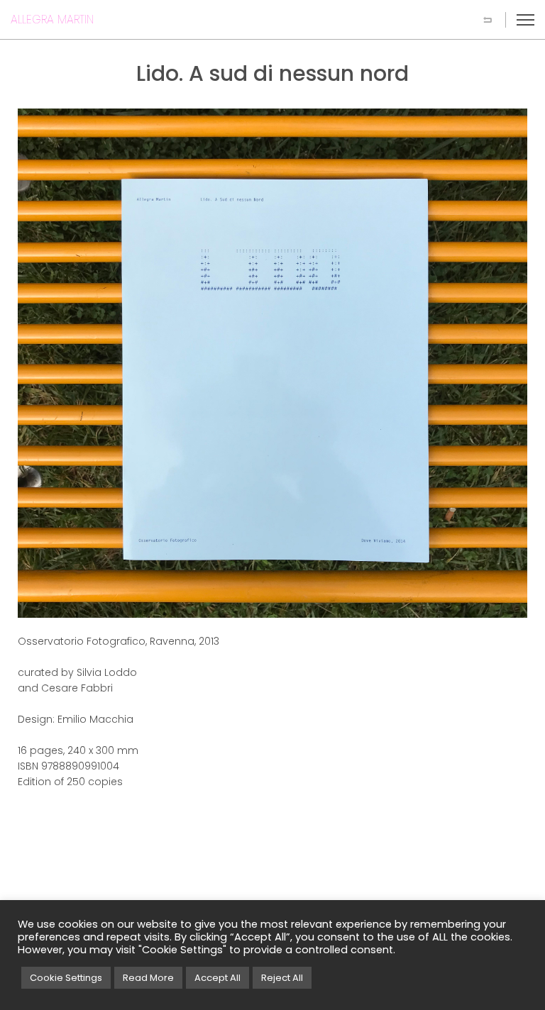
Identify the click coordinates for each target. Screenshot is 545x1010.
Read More (148, 977)
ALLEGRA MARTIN (52, 19)
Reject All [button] (282, 977)
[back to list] (487, 20)
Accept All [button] (217, 977)
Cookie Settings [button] (66, 977)
